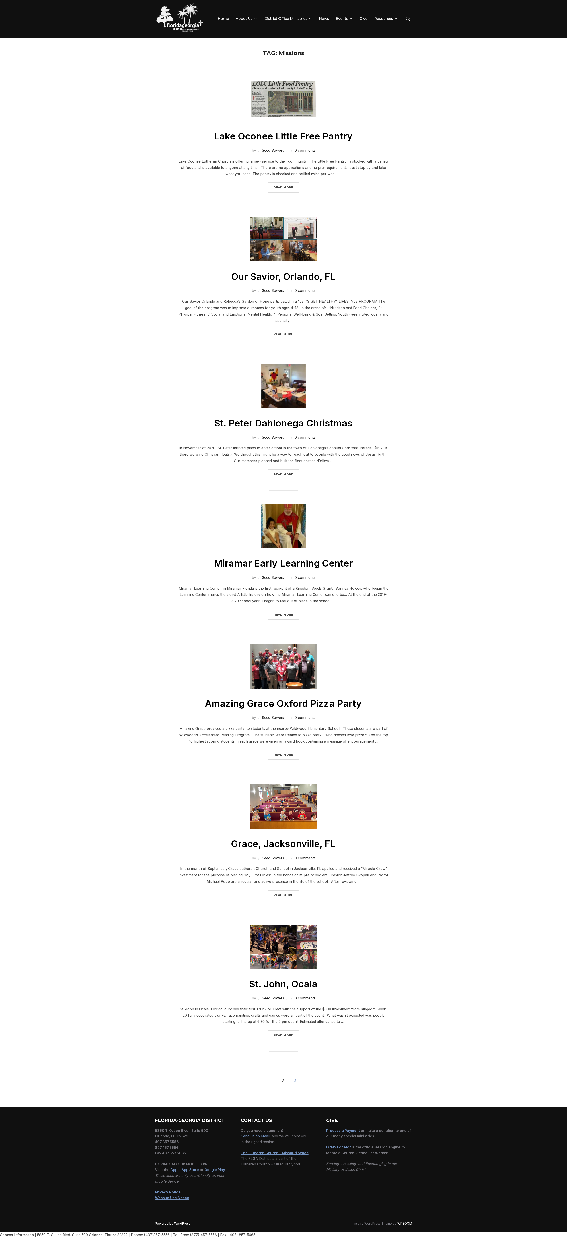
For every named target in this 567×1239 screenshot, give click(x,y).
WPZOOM (404, 1223)
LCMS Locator (338, 1147)
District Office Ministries (285, 19)
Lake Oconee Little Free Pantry (283, 136)
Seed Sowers (273, 150)
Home (223, 19)
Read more (286, 187)
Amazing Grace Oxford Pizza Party (283, 703)
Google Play (214, 1169)
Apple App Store (184, 1169)
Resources (383, 19)
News (324, 19)
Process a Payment (343, 1130)
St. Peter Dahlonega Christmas (283, 423)
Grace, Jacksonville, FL (283, 843)
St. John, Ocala (283, 983)
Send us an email (255, 1136)
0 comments (305, 150)
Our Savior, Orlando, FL (283, 276)
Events (342, 19)
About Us (244, 19)
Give (363, 19)
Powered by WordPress (172, 1223)
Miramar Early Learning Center (283, 563)
